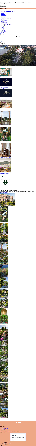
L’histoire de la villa (6, 192)
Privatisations (2, 32)
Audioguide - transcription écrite (4, 20)
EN (1, 41)
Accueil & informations (3, 31)
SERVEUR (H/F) (3, 25)
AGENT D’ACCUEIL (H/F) (4, 23)
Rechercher (1, 44)
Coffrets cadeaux (2, 19)
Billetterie (1, 33)
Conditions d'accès (3, 17)
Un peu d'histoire (2, 13)
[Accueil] (8, 11)
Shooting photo (2, 21)
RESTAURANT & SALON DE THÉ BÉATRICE (6, 18)
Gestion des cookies (3, 429)
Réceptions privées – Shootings (4, 22)
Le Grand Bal (2, 28)
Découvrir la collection (2, 192)
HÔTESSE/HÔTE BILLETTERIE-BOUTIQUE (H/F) (6, 24)
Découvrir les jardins (3, 14)
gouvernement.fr (4, 5)
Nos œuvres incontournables (3, 15)
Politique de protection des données (4, 428)
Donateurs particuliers (3, 27)
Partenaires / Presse (3, 30)
